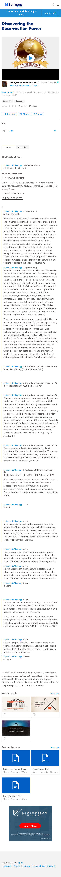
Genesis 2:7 (7, 101)
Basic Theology (8, 92)
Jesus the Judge (40, 768)
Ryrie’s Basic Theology (12, 165)
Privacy (26, 865)
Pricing (16, 865)
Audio (11, 130)
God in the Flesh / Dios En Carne (18, 768)
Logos (19, 862)
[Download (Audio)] (55, 131)
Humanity (19, 101)
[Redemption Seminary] (30, 823)
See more (54, 693)
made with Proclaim (49, 82)
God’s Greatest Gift (12, 796)
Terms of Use (38, 865)
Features (7, 865)
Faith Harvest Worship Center (24, 85)
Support (51, 865)
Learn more (50, 13)
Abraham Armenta (10, 772)
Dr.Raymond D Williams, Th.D (24, 82)
